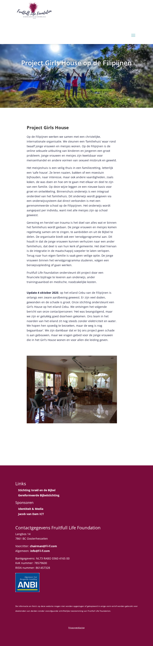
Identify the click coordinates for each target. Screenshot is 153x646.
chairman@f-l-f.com (43, 546)
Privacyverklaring (76, 627)
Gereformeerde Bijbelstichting (38, 495)
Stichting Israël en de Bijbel (36, 490)
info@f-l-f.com (40, 551)
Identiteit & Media (30, 509)
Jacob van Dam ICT (31, 514)
